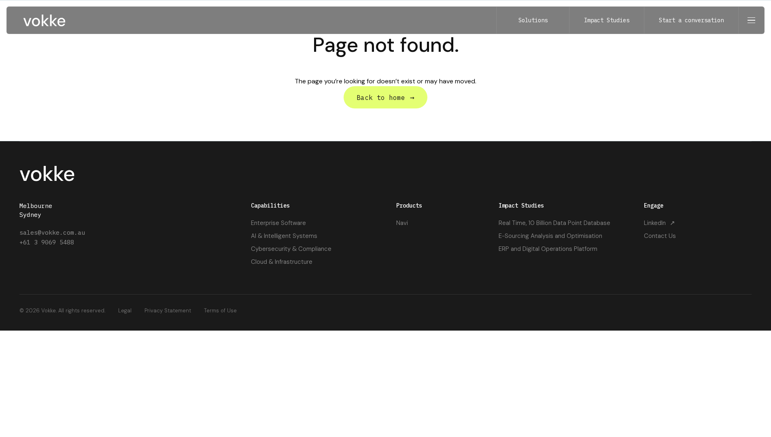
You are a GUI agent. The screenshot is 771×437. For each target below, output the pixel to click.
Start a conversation (691, 20)
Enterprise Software (278, 223)
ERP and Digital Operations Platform (548, 249)
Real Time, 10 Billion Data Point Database (554, 223)
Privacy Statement (167, 310)
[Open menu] (751, 20)
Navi (402, 223)
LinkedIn (659, 223)
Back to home (385, 97)
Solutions (533, 20)
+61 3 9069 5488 (46, 242)
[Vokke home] (44, 20)
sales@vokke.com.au (52, 232)
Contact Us (660, 236)
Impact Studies (606, 20)
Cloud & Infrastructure (281, 262)
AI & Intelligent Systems (284, 236)
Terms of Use (220, 310)
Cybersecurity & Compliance (291, 249)
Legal (125, 310)
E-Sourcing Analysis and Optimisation (550, 236)
